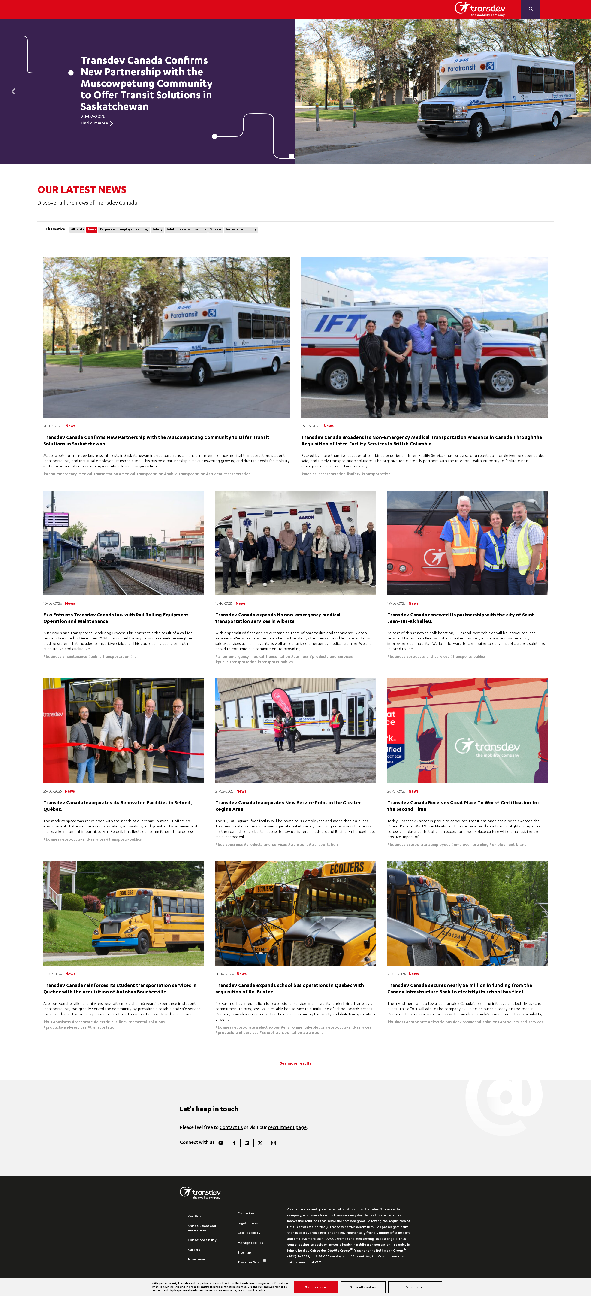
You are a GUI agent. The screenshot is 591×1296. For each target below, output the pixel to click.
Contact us (231, 1128)
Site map (244, 1253)
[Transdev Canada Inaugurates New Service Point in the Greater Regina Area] (295, 730)
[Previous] (15, 91)
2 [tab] (300, 156)
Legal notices (248, 1223)
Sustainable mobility (241, 229)
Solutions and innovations (186, 229)
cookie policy (256, 1290)
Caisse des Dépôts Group (330, 1251)
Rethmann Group (389, 1251)
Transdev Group (250, 1262)
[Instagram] (273, 1143)
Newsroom (196, 1260)
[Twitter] (259, 1143)
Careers (194, 1250)
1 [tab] (291, 156)
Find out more (94, 123)
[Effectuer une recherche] (530, 9)
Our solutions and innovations (202, 1228)
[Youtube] (221, 1143)
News (92, 229)
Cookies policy (249, 1233)
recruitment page (287, 1128)
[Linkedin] (246, 1143)
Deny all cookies (363, 1287)
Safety (157, 229)
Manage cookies (250, 1243)
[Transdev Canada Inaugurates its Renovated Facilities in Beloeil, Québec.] (123, 730)
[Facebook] (234, 1143)
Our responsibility (202, 1240)
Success (215, 229)
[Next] (576, 91)
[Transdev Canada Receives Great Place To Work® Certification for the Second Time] (467, 730)
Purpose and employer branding (124, 229)
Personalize (415, 1287)
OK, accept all (316, 1287)
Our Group (196, 1216)
